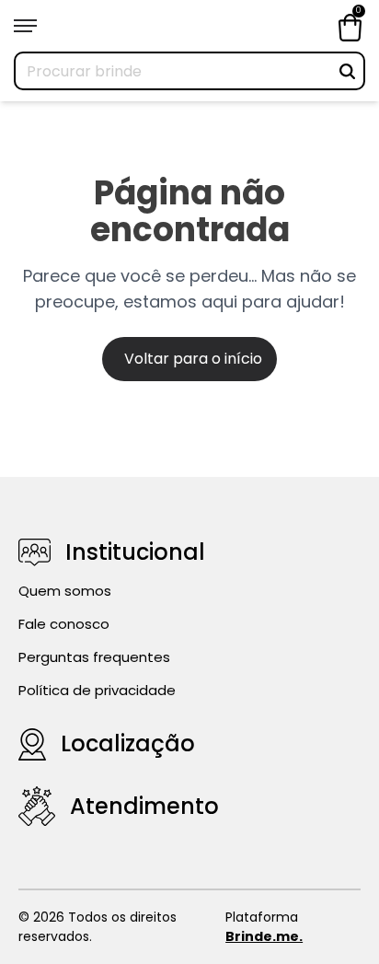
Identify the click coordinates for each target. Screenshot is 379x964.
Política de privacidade (97, 690)
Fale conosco (63, 623)
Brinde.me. (264, 936)
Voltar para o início (193, 358)
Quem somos (64, 590)
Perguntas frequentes (94, 657)
